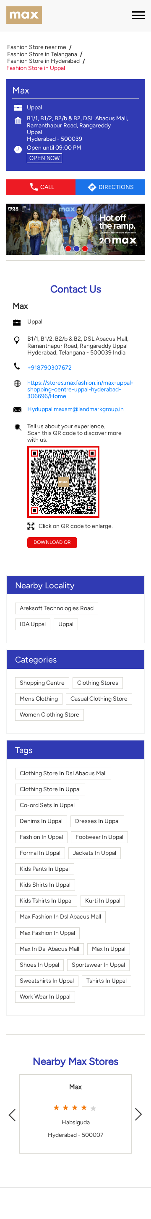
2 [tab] (75, 248)
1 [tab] (67, 248)
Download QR (52, 542)
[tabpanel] (75, 229)
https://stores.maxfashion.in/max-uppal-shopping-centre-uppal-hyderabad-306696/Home (80, 389)
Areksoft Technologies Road (57, 608)
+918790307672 (49, 367)
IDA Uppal (33, 624)
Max (75, 1087)
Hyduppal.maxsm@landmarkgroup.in (75, 409)
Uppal (65, 624)
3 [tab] (84, 248)
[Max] (24, 16)
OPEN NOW (44, 158)
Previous (12, 1113)
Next (139, 1113)
